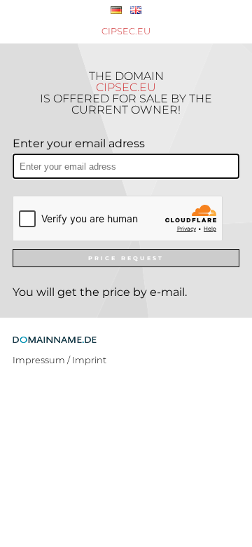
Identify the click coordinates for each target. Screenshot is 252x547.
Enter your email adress (79, 143)
